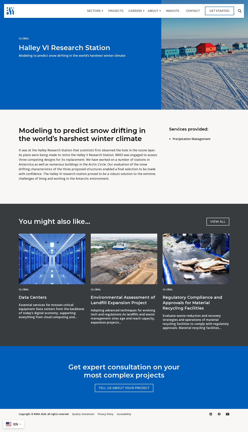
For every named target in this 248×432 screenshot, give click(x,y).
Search (239, 11)
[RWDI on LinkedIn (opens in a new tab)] (210, 414)
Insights (172, 10)
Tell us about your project (124, 388)
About (153, 10)
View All (218, 222)
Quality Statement (83, 414)
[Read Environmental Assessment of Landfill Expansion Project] (124, 259)
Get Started (219, 10)
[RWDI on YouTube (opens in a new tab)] (227, 414)
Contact (193, 10)
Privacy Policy (106, 414)
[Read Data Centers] (52, 259)
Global (24, 38)
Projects (115, 10)
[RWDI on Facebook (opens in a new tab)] (219, 414)
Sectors (94, 10)
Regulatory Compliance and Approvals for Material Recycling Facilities (192, 303)
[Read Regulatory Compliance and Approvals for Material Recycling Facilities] (196, 259)
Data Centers (33, 297)
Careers (135, 10)
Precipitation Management (192, 139)
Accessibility (124, 414)
